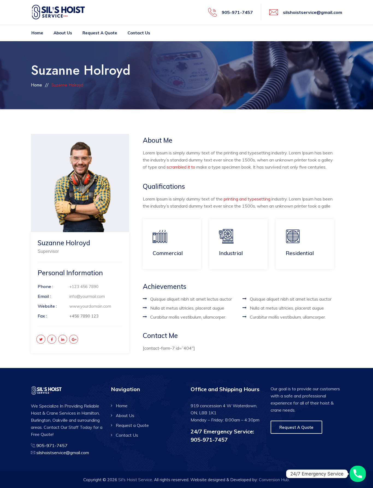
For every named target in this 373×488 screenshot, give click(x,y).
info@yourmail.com (87, 296)
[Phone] (357, 473)
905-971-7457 (237, 12)
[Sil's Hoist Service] (60, 12)
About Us (63, 32)
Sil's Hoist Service (135, 479)
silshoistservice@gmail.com (312, 12)
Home (37, 32)
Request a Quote (99, 32)
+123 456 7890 (84, 286)
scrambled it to (181, 167)
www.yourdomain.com (90, 306)
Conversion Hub (274, 479)
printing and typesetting (247, 199)
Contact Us (139, 32)
